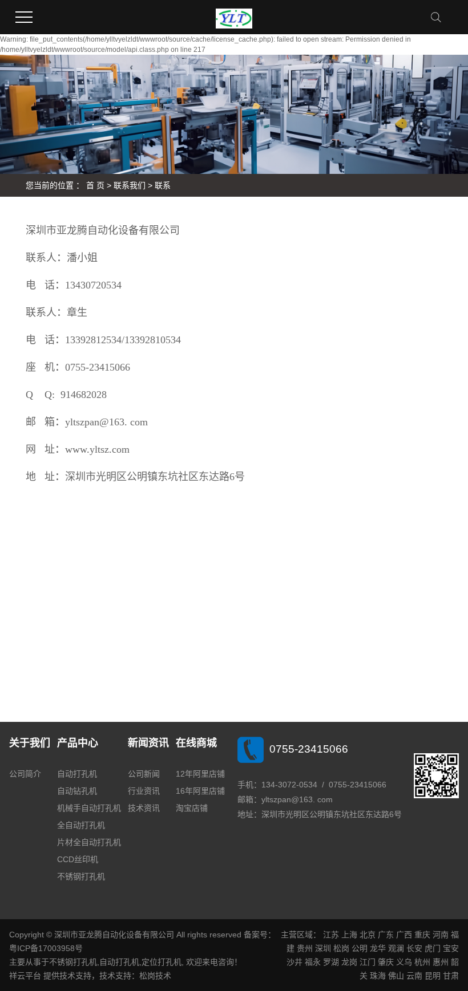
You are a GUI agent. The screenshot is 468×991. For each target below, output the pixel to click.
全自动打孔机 (81, 825)
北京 (368, 934)
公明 (360, 948)
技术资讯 (144, 808)
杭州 (422, 961)
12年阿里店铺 (200, 773)
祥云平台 (25, 975)
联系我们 (130, 185)
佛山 (396, 975)
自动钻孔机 (77, 790)
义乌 (404, 961)
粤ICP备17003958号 (46, 948)
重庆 (422, 934)
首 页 (95, 185)
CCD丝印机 (77, 859)
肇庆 (386, 961)
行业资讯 (144, 790)
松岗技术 (155, 975)
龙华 (378, 948)
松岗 (341, 948)
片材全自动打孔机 (89, 842)
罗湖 (331, 961)
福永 (313, 961)
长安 (414, 948)
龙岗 (349, 961)
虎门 (433, 948)
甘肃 (451, 975)
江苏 (331, 934)
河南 (441, 934)
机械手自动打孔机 (89, 808)
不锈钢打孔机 (81, 876)
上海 (349, 934)
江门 (368, 961)
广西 (404, 934)
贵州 (305, 948)
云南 (414, 975)
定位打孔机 (161, 961)
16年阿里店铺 (200, 790)
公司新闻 (144, 773)
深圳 (323, 948)
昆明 (433, 975)
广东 (386, 934)
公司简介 (25, 773)
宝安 (451, 948)
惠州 (441, 961)
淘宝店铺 (192, 808)
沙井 (294, 961)
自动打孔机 (77, 773)
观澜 (396, 948)
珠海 (378, 975)
